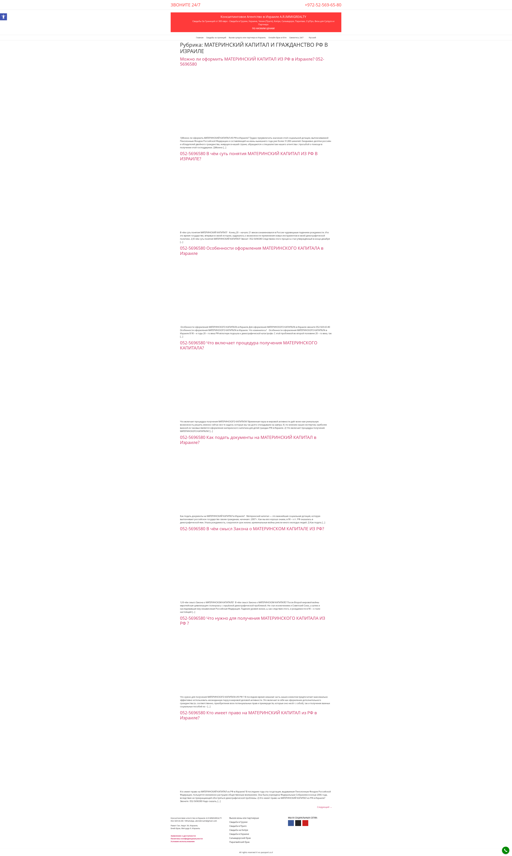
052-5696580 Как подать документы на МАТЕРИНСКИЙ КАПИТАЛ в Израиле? (248, 439)
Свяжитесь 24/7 (296, 37)
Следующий (324, 807)
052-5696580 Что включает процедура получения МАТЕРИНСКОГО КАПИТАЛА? (248, 345)
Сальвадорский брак (240, 838)
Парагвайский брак (239, 842)
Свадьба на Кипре (238, 830)
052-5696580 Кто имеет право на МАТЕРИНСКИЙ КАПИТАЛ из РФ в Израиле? (248, 715)
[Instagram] (298, 823)
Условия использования (183, 841)
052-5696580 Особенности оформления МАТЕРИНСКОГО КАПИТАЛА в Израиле (251, 250)
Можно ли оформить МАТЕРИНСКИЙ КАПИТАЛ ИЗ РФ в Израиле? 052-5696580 (252, 61)
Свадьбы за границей (216, 37)
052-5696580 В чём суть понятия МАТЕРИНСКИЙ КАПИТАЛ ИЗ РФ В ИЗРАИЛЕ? (249, 156)
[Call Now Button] (505, 850)
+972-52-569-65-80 (323, 5)
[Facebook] (291, 823)
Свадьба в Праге (238, 826)
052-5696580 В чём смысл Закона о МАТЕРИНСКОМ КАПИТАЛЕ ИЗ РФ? (252, 528)
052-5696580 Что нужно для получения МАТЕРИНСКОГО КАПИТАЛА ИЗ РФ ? (252, 620)
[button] (3, 16)
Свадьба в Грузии (238, 822)
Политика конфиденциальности (187, 838)
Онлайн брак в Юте (277, 37)
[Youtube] (305, 823)
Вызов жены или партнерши (244, 818)
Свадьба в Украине (239, 834)
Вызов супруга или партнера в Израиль (247, 37)
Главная (199, 37)
